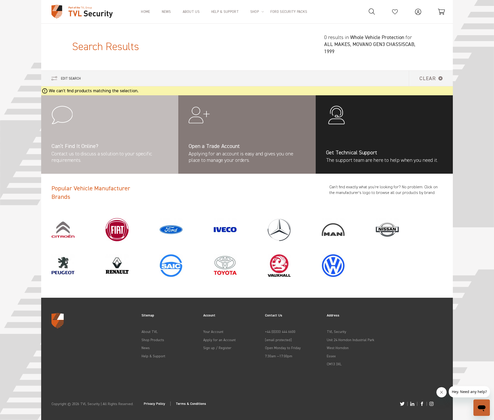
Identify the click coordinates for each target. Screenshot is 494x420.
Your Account (213, 331)
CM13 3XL (334, 364)
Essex (331, 356)
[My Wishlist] (395, 11)
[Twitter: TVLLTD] (402, 404)
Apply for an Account (219, 340)
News (146, 348)
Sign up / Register (217, 348)
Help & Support (153, 356)
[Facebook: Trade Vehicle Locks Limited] (422, 404)
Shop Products (153, 340)
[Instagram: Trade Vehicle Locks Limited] (431, 404)
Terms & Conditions (191, 404)
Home (145, 11)
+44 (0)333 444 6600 (280, 331)
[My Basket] (441, 11)
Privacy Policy (154, 404)
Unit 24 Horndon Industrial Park (350, 340)
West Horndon (338, 348)
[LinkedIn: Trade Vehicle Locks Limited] (412, 404)
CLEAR (427, 78)
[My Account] (418, 11)
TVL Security (336, 331)
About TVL (150, 331)
